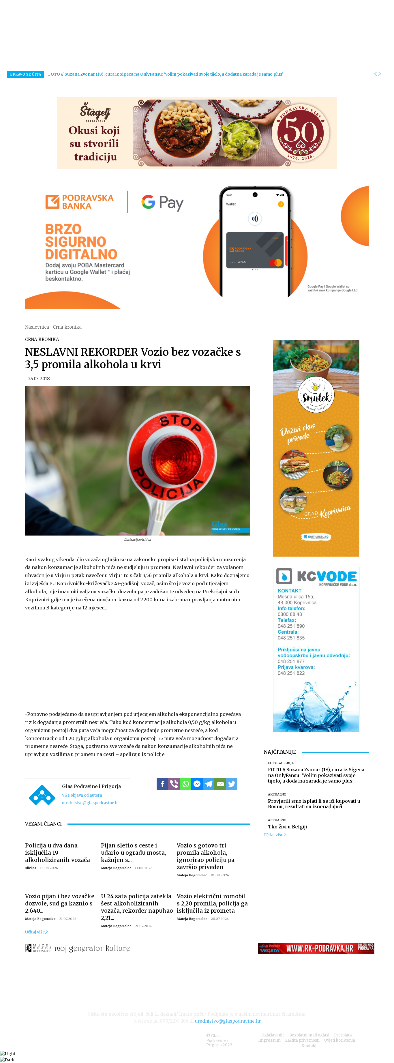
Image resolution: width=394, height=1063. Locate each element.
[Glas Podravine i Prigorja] (42, 795)
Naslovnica (37, 327)
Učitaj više (35, 932)
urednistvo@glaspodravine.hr (90, 802)
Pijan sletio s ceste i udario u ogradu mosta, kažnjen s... (133, 852)
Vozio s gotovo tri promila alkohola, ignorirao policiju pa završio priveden (205, 856)
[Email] (220, 784)
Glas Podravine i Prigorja (91, 786)
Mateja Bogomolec (116, 868)
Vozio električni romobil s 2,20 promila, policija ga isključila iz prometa (212, 903)
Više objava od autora (82, 795)
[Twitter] (231, 784)
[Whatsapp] (185, 784)
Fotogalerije (281, 763)
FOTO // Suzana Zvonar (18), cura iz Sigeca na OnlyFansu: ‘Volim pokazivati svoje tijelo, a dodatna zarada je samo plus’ (165, 74)
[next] (379, 74)
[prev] (375, 74)
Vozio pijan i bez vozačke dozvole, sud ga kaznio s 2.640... (59, 903)
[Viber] (174, 784)
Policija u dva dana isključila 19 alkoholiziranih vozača (57, 852)
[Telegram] (208, 784)
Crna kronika (67, 327)
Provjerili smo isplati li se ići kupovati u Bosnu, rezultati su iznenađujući (314, 803)
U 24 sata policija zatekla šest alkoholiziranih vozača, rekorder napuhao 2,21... (137, 907)
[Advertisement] (137, 659)
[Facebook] (162, 784)
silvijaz (30, 868)
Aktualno (277, 794)
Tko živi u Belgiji (287, 827)
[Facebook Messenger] (197, 784)
